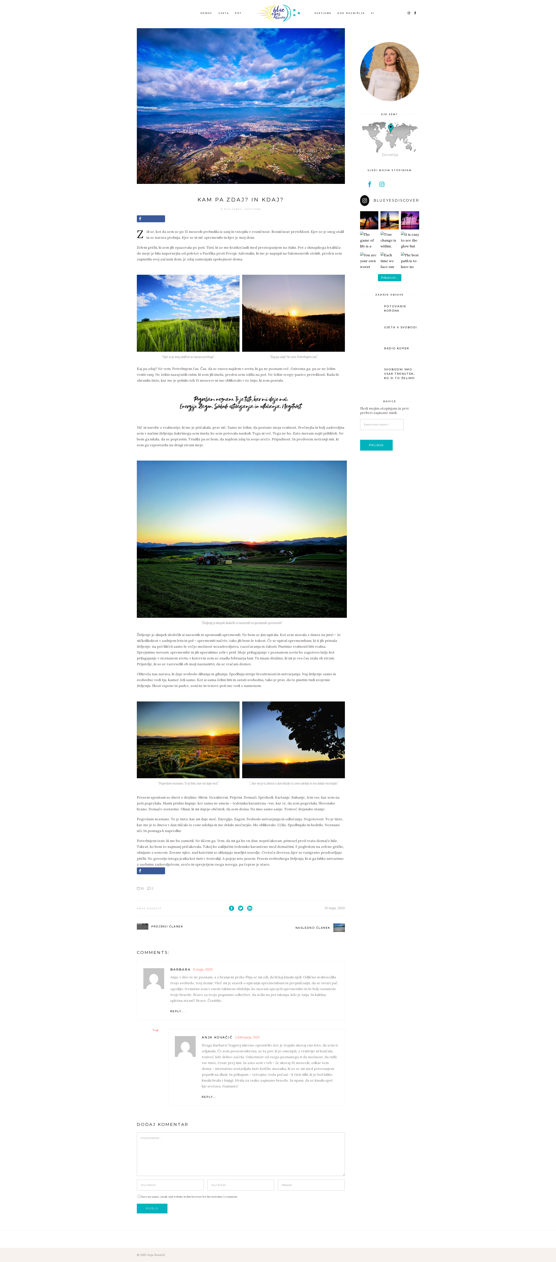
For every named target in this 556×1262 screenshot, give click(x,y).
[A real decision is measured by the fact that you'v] (410, 220)
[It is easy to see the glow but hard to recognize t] (410, 241)
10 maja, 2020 (335, 908)
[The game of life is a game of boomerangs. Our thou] (369, 241)
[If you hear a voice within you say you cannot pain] (369, 220)
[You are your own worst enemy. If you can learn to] (369, 261)
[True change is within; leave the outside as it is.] (390, 241)
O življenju (231, 209)
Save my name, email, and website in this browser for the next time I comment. (189, 1196)
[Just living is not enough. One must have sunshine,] (390, 220)
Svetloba (253, 209)
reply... (177, 1011)
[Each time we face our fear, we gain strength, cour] (390, 261)
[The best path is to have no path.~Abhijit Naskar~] (410, 261)
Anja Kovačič (149, 908)
